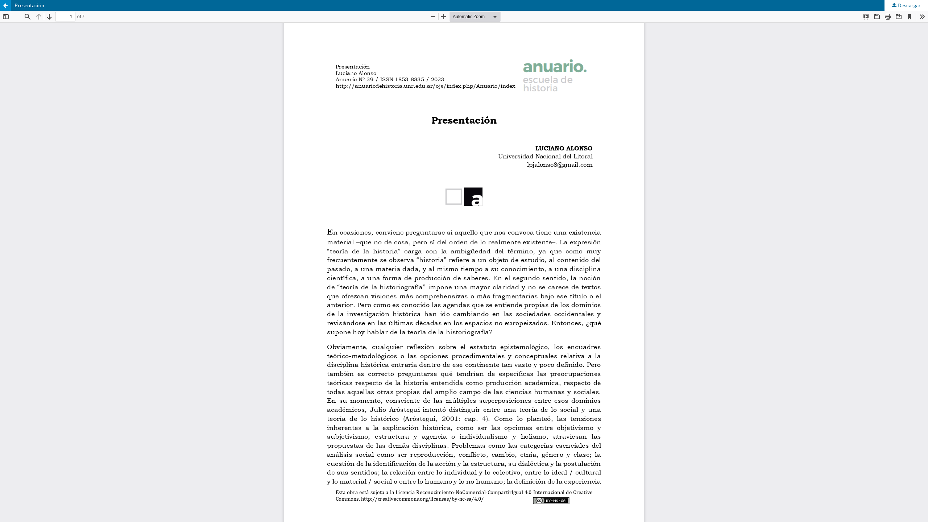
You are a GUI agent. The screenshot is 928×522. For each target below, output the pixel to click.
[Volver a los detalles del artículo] (5, 5)
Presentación (29, 5)
